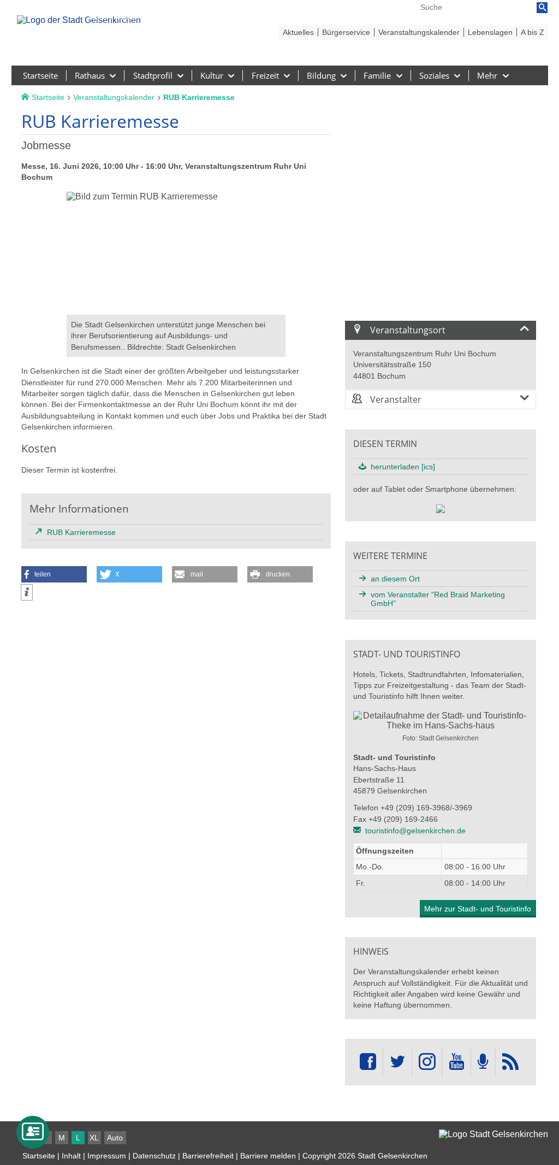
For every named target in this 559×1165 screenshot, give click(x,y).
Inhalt (71, 1155)
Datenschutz (154, 1155)
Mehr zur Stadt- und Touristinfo (477, 908)
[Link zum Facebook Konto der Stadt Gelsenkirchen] (368, 1062)
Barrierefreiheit (208, 1155)
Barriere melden (268, 1155)
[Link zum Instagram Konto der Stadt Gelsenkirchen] (427, 1062)
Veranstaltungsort (406, 330)
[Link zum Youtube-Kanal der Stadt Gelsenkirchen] (456, 1062)
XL (94, 1137)
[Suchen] (542, 7)
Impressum (106, 1155)
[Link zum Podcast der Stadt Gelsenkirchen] (483, 1062)
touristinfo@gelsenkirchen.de (415, 830)
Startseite (38, 1155)
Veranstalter (394, 399)
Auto (115, 1137)
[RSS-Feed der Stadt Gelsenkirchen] (510, 1062)
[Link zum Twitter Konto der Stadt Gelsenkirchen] (397, 1062)
